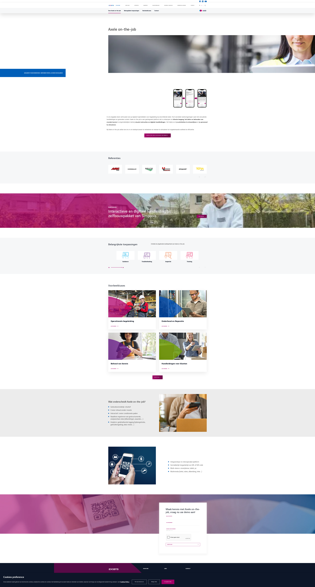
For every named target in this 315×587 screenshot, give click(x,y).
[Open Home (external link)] (115, 569)
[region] (157, 169)
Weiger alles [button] (154, 581)
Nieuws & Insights (168, 5)
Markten (145, 5)
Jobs (165, 568)
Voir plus (157, 377)
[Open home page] (111, 5)
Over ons (127, 5)
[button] (199, 177)
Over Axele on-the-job (114, 10)
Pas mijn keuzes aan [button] (139, 581)
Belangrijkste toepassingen (131, 10)
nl (199, 5)
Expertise (136, 5)
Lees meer (201, 216)
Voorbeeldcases (146, 10)
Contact (192, 5)
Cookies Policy (124, 582)
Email (169, 516)
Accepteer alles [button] (167, 581)
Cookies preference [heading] (13, 577)
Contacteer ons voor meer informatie (157, 135)
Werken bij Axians (182, 5)
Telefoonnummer (169, 522)
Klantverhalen (155, 5)
